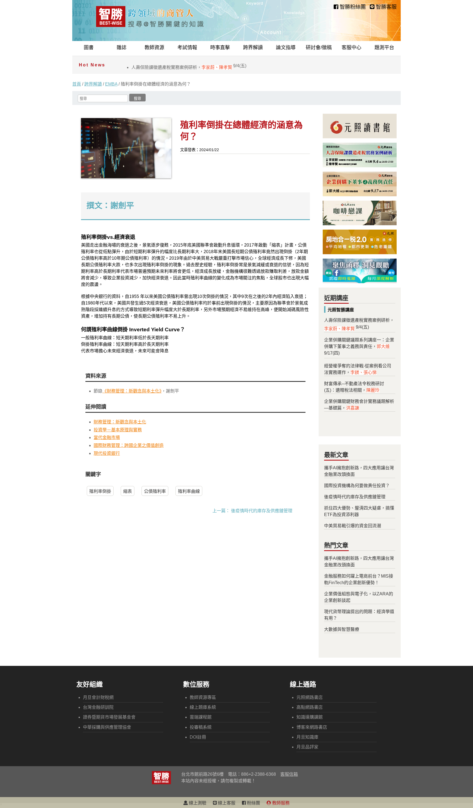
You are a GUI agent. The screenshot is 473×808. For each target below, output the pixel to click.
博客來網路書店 (311, 727)
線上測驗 (197, 803)
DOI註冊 (198, 737)
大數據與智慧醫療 (341, 629)
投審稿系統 (201, 727)
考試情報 (187, 47)
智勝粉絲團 (352, 7)
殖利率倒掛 (100, 491)
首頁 (76, 84)
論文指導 (286, 47)
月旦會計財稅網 (98, 697)
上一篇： (221, 510)
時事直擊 (220, 47)
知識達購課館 (309, 717)
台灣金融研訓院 (98, 707)
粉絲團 (253, 803)
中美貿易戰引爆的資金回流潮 (352, 525)
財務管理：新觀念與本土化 (120, 422)
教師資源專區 (203, 697)
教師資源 (154, 47)
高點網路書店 (309, 707)
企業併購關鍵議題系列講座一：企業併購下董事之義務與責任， (359, 346)
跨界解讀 (253, 47)
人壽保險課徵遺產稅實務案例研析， (188, 67)
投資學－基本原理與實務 (118, 430)
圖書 (89, 47)
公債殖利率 (155, 491)
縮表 (127, 491)
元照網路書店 (309, 697)
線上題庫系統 (203, 707)
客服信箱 (289, 774)
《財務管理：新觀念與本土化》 (131, 391)
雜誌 (121, 47)
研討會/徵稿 (319, 47)
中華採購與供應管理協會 (107, 727)
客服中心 (351, 47)
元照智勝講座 (341, 310)
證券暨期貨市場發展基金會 (109, 717)
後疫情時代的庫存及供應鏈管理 (261, 510)
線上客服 (226, 803)
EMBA (111, 84)
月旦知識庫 (307, 737)
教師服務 (280, 803)
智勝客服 (385, 7)
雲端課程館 (201, 717)
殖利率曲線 (189, 491)
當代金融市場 (107, 437)
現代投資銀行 (107, 453)
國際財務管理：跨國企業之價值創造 (129, 445)
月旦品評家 (307, 747)
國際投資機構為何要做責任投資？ (357, 485)
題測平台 (384, 47)
